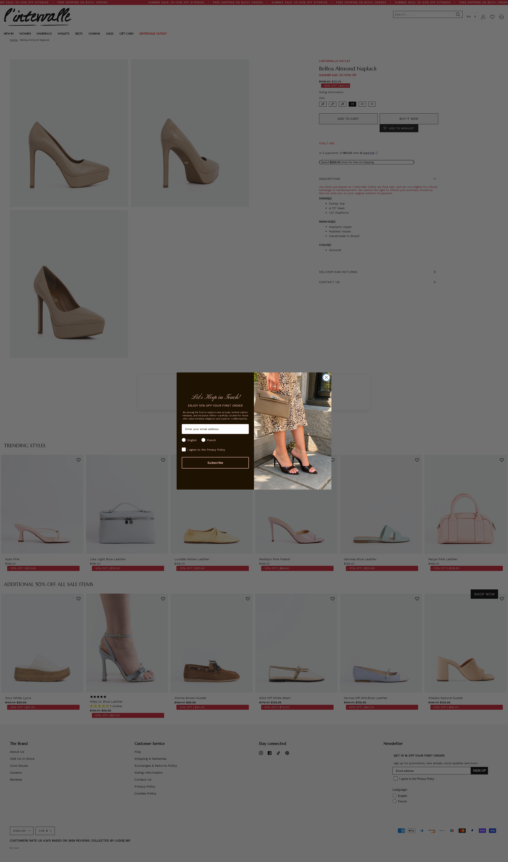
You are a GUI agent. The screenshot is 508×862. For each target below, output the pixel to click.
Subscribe (215, 463)
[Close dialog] (326, 377)
